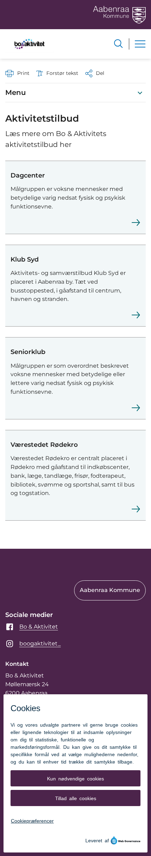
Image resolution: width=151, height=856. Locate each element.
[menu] (140, 44)
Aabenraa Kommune (110, 590)
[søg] (118, 43)
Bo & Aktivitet (38, 626)
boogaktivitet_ (40, 643)
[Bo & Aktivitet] (29, 43)
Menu (15, 92)
